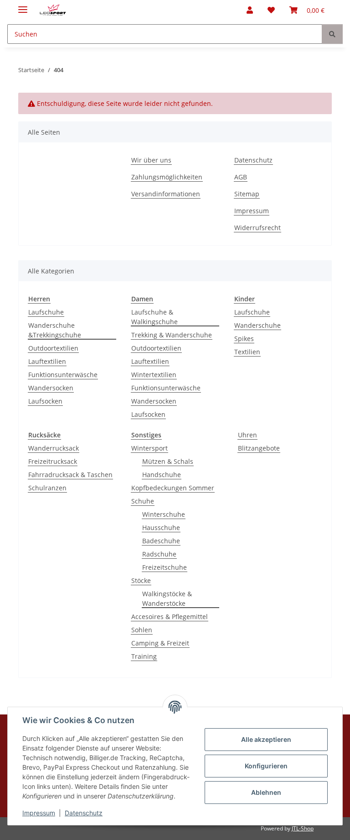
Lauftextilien (47, 361)
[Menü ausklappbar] (22, 5)
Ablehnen (266, 792)
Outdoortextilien (53, 348)
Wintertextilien (153, 374)
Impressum (38, 813)
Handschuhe (161, 474)
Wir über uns (151, 160)
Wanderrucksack (53, 448)
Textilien (247, 351)
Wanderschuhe (257, 325)
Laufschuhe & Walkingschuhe (154, 317)
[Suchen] (332, 34)
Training (144, 656)
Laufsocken (45, 401)
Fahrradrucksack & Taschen (70, 474)
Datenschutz (84, 813)
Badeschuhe (161, 540)
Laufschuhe (46, 312)
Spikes (244, 338)
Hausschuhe (161, 527)
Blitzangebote (259, 448)
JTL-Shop (303, 828)
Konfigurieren (266, 766)
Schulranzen (47, 487)
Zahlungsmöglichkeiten (166, 177)
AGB (240, 177)
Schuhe (142, 501)
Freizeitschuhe (164, 567)
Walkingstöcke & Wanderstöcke (167, 598)
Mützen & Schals (167, 461)
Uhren (247, 434)
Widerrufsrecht (257, 227)
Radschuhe (159, 554)
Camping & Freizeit (160, 643)
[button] (249, 10)
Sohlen (141, 629)
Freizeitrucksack (52, 461)
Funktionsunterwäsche (63, 374)
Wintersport (149, 448)
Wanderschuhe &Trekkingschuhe (54, 330)
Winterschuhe (163, 514)
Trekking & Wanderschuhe (171, 335)
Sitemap (246, 193)
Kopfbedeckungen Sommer (172, 487)
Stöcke (141, 580)
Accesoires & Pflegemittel (169, 616)
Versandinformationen (165, 193)
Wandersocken (50, 387)
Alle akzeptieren (266, 739)
